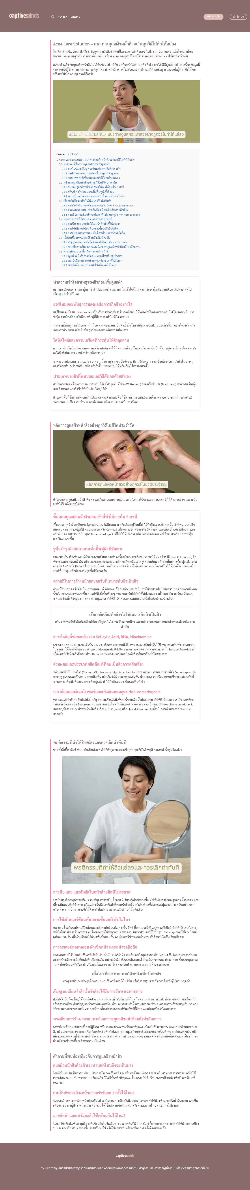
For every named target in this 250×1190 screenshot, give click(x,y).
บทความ (75, 17)
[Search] (52, 17)
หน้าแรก (62, 17)
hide (74, 154)
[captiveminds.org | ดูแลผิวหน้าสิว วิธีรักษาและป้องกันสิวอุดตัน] (24, 15)
